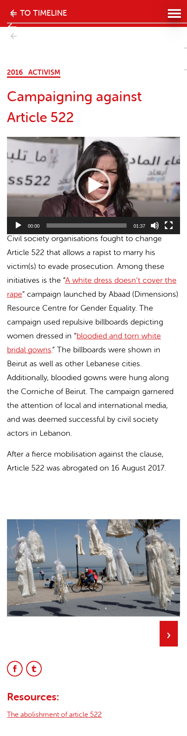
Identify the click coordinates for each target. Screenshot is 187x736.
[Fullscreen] (168, 225)
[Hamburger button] (174, 13)
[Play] (18, 225)
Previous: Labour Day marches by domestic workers (12, 48)
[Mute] (154, 225)
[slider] (87, 225)
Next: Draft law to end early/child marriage (12, 58)
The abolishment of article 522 (54, 715)
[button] (93, 185)
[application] (93, 185)
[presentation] (168, 634)
